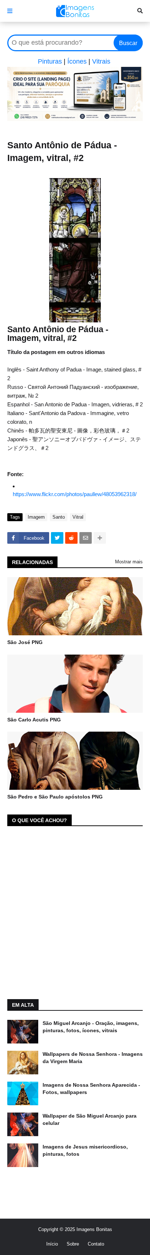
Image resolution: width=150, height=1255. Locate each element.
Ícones (77, 61)
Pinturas (50, 61)
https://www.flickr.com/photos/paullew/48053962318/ (75, 494)
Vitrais (101, 61)
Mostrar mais (129, 561)
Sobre (73, 1244)
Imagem (36, 517)
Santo (58, 517)
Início (52, 1244)
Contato (96, 1244)
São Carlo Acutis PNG (34, 720)
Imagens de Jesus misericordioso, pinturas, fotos (85, 1150)
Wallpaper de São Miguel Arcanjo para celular (90, 1119)
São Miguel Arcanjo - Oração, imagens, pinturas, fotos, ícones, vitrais (91, 1026)
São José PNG (25, 642)
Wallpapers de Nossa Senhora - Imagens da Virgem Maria (93, 1057)
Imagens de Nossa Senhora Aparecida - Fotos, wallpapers (91, 1088)
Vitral (77, 517)
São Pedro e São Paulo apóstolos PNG (55, 797)
